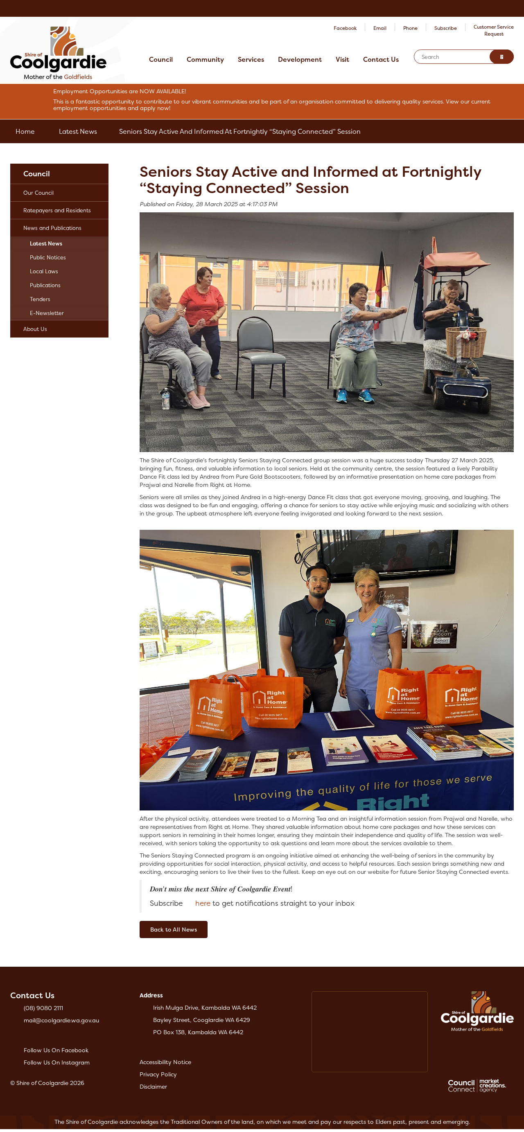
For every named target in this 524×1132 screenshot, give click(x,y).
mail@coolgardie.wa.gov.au (61, 1020)
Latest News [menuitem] (46, 243)
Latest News (78, 131)
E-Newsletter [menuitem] (47, 313)
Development (300, 59)
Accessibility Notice (165, 1062)
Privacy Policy (158, 1074)
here (202, 903)
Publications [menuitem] (45, 285)
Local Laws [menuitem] (44, 271)
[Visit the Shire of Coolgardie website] (58, 52)
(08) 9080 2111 (43, 1008)
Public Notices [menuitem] (48, 257)
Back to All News (173, 929)
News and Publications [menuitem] (52, 228)
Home (25, 131)
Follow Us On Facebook (56, 1050)
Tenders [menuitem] (40, 299)
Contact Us (381, 59)
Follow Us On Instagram (57, 1062)
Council (161, 59)
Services (251, 59)
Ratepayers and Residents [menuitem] (57, 210)
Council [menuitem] (36, 174)
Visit (342, 59)
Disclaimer (153, 1086)
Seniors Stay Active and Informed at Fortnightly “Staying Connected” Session (240, 131)
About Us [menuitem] (35, 329)
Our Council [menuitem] (38, 192)
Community (205, 59)
